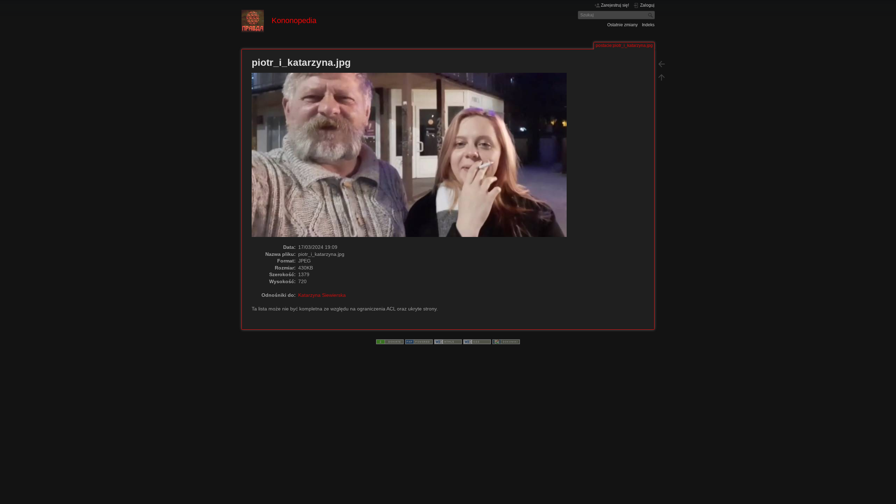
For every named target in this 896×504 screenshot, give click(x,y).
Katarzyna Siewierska (322, 295)
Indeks (648, 24)
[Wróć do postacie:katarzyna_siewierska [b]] (661, 63)
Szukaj (651, 15)
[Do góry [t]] (661, 77)
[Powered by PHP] (419, 341)
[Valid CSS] (477, 341)
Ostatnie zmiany (622, 24)
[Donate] (390, 341)
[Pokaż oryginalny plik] (413, 158)
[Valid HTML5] (448, 341)
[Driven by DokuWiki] (506, 341)
